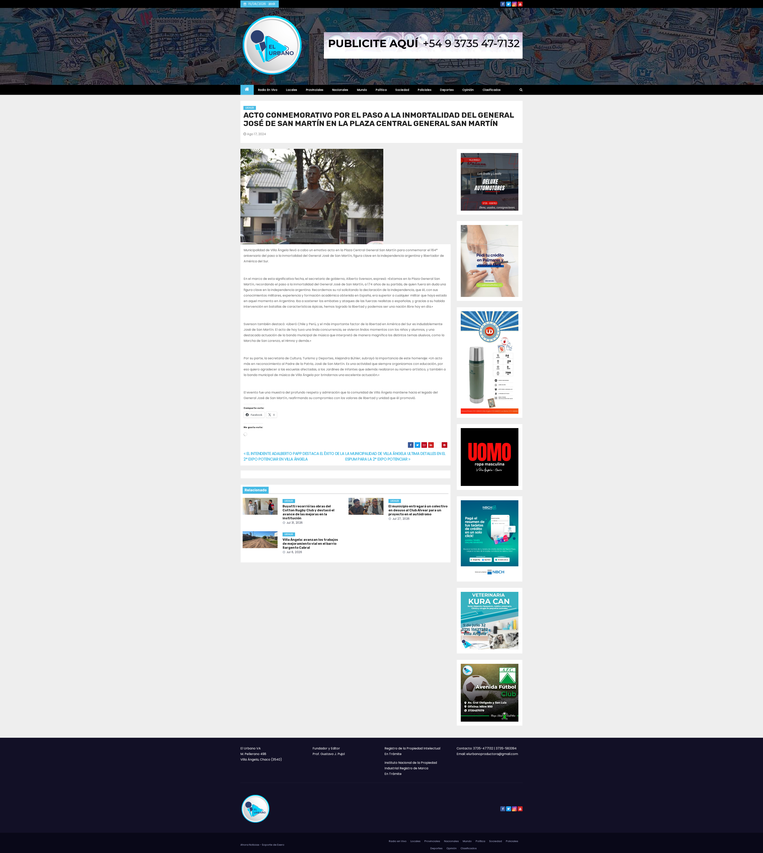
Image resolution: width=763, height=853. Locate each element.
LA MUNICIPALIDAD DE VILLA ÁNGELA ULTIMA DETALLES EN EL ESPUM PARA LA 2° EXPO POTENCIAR (395, 456)
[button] (521, 89)
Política (381, 90)
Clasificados (492, 90)
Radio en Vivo (268, 90)
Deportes (447, 90)
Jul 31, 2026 (295, 523)
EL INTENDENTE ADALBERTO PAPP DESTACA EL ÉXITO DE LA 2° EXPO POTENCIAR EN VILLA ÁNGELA (294, 456)
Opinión (468, 90)
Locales (291, 90)
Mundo (362, 90)
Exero (280, 845)
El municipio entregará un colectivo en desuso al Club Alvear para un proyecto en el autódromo (417, 510)
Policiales (424, 90)
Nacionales (340, 90)
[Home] (247, 90)
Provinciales (314, 90)
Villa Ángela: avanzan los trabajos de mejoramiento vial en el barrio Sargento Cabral (310, 544)
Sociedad (402, 90)
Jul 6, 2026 (294, 552)
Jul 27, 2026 (401, 519)
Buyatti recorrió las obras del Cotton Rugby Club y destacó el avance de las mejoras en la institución (308, 512)
